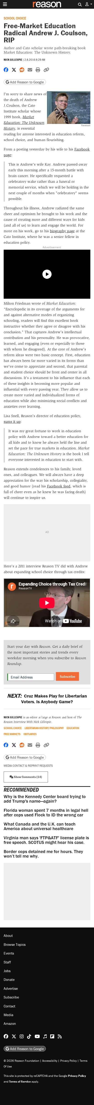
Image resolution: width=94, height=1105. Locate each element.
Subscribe (67, 676)
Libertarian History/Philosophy (44, 728)
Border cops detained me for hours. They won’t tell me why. (43, 853)
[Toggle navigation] (5, 4)
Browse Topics (15, 944)
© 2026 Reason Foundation (21, 1061)
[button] (88, 4)
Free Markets (12, 734)
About (8, 935)
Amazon (10, 1023)
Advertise (11, 988)
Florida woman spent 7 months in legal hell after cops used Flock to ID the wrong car (46, 812)
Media (8, 1014)
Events (9, 953)
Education (73, 728)
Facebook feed (58, 486)
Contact (9, 1006)
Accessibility (49, 1061)
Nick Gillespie (13, 60)
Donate (9, 979)
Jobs (7, 970)
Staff (7, 962)
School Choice (15, 18)
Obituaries (30, 734)
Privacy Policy (68, 1061)
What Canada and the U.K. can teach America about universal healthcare (40, 826)
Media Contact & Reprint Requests (28, 766)
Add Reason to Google (26, 82)
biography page (62, 231)
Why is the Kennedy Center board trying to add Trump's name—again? (45, 798)
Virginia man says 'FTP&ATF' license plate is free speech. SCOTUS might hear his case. (46, 840)
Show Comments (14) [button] (27, 777)
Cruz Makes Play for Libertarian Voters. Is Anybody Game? (47, 698)
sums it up (12, 421)
